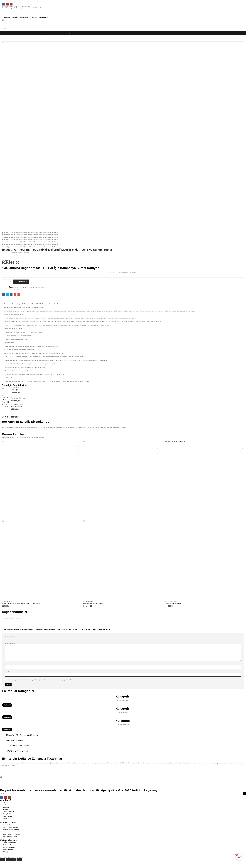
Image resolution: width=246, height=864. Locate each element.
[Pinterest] (7, 4)
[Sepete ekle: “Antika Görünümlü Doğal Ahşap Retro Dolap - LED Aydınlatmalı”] (78, 444)
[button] (3, 27)
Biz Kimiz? (15, 17)
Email (18, 294)
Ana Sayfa (6, 17)
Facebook (3, 294)
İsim (6, 664)
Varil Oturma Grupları (17, 396)
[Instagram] (11, 4)
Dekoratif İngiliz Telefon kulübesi (93, 603)
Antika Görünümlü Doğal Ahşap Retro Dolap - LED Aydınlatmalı (21, 603)
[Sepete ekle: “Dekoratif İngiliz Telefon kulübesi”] (159, 444)
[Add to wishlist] (3, 298)
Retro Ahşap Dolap (16, 389)
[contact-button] (244, 793)
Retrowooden (6, 260)
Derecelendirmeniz (11, 636)
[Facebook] (3, 4)
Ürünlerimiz (24, 17)
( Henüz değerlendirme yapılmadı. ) (20, 252)
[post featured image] (5, 390)
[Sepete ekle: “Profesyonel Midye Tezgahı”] (241, 444)
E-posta (7, 672)
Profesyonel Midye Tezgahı (19, 398)
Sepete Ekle (22, 282)
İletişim (34, 17)
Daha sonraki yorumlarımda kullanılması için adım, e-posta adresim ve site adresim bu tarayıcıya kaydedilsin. (40, 680)
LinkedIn (11, 294)
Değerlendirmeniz (10, 643)
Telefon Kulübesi (16, 387)
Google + (15, 294)
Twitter (7, 294)
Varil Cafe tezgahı (16, 406)
